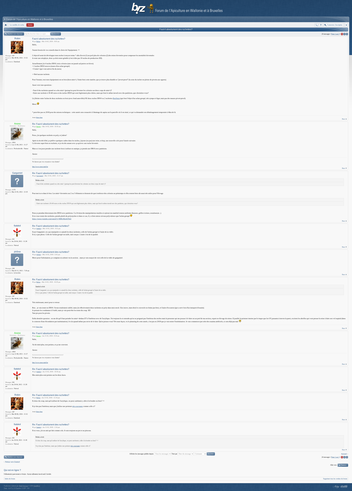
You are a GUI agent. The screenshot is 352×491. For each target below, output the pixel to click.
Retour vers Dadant (12, 462)
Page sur (335, 34)
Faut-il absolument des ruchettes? (176, 29)
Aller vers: (333, 465)
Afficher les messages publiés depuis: (141, 454)
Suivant (344, 454)
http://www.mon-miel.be (40, 167)
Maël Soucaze (23, 486)
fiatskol (17, 226)
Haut (343, 119)
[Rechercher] (316, 25)
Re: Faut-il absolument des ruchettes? (50, 124)
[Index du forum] (6, 25)
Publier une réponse (15, 34)
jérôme (17, 252)
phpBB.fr (37, 486)
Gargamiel (17, 173)
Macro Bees (39, 117)
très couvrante (77, 406)
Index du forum (10, 479)
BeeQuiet (116, 98)
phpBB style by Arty (336, 487)
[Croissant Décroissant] (204, 454)
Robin (17, 38)
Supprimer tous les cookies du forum (335, 479)
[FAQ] (321, 25)
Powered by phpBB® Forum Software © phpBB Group (344, 487)
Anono (17, 124)
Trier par (175, 454)
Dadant (343, 465)
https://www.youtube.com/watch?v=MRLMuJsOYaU (51, 219)
